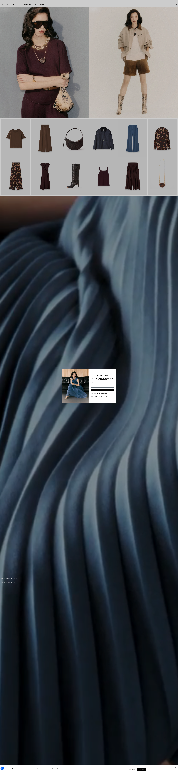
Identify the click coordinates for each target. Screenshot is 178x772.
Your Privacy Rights (131, 769)
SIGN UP (103, 390)
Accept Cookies (141, 769)
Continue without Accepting (173, 767)
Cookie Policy (83, 768)
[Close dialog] (115, 371)
